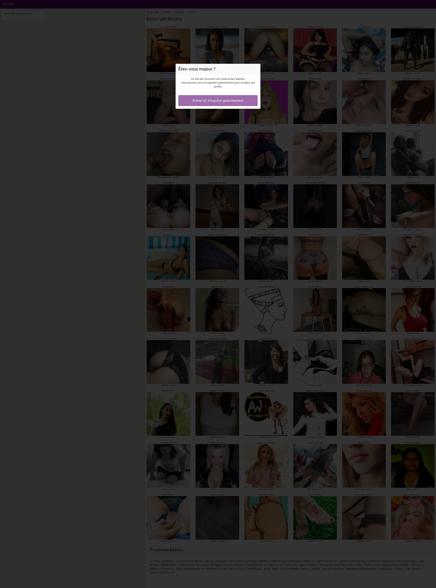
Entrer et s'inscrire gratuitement (218, 101)
